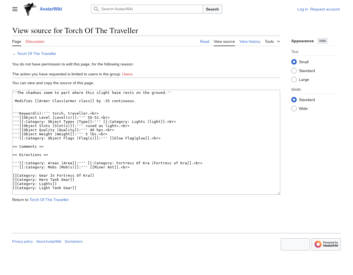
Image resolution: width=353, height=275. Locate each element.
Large (304, 79)
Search (212, 9)
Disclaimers (73, 242)
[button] (14, 9)
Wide (303, 108)
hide (322, 41)
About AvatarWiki (48, 242)
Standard (307, 70)
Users (127, 74)
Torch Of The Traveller (36, 53)
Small (304, 61)
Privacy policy (22, 242)
